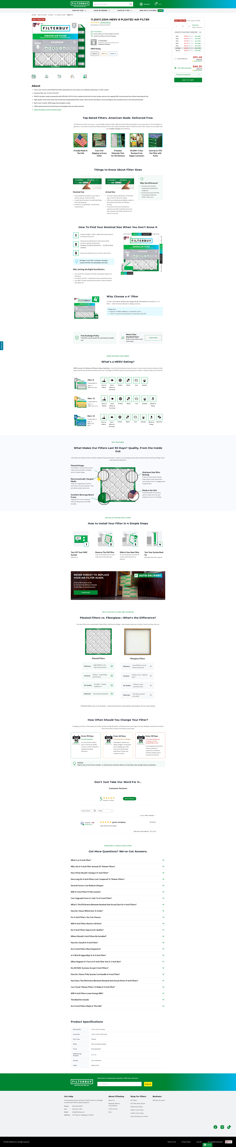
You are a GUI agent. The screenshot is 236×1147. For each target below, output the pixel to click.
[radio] (188, 58)
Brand (100, 10)
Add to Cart (188, 80)
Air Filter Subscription (138, 1103)
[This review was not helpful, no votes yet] (154, 831)
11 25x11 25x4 (60, 15)
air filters (42, 15)
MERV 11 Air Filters (137, 1110)
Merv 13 (113, 53)
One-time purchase (184, 68)
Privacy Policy (186, 1142)
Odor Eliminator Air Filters (139, 1116)
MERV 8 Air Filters (137, 1107)
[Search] (130, 4)
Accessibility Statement (215, 1142)
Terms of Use (171, 1142)
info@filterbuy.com (78, 1112)
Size (78, 10)
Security (199, 1142)
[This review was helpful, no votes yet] (150, 831)
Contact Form (113, 1109)
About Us (111, 1100)
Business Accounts (159, 1100)
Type (123, 10)
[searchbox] (86, 810)
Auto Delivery (183, 58)
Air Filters (134, 1100)
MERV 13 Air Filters (137, 1113)
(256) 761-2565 (77, 1109)
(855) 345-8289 (77, 1106)
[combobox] (105, 810)
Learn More (86, 592)
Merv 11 (104, 53)
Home (34, 15)
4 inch (50, 15)
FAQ (109, 1112)
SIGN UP (148, 1084)
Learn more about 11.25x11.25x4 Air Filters (47, 109)
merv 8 (70, 15)
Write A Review (129, 798)
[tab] (33, 76)
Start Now (153, 338)
